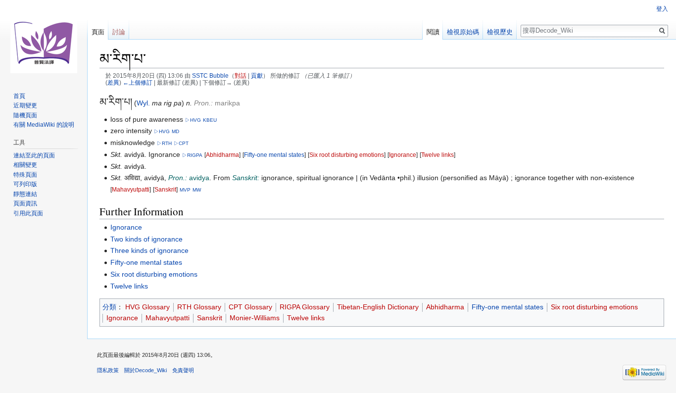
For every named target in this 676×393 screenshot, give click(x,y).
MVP (185, 190)
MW (197, 190)
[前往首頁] (43, 39)
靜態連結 (25, 194)
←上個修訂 (137, 82)
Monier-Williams (255, 318)
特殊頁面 (25, 174)
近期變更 (25, 105)
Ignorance (402, 154)
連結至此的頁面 (34, 155)
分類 (109, 307)
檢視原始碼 (463, 32)
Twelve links (437, 154)
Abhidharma (222, 154)
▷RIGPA (192, 155)
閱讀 (433, 32)
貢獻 (257, 75)
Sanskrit (165, 189)
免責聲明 (183, 370)
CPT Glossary (250, 307)
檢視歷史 (500, 32)
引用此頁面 (28, 213)
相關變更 (25, 164)
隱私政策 (108, 370)
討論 (118, 32)
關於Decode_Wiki (145, 370)
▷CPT (181, 143)
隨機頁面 (25, 115)
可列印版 (25, 184)
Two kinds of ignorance (146, 239)
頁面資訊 (25, 203)
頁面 (98, 32)
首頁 (19, 96)
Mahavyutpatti (130, 189)
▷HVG (193, 120)
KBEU (210, 120)
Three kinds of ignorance (149, 250)
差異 (113, 82)
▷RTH (164, 143)
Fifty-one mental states (274, 154)
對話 (240, 75)
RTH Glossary (199, 307)
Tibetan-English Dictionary (378, 307)
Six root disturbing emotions (346, 154)
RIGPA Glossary (305, 307)
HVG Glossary (147, 307)
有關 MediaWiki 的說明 (43, 124)
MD (175, 131)
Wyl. (143, 103)
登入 (662, 8)
